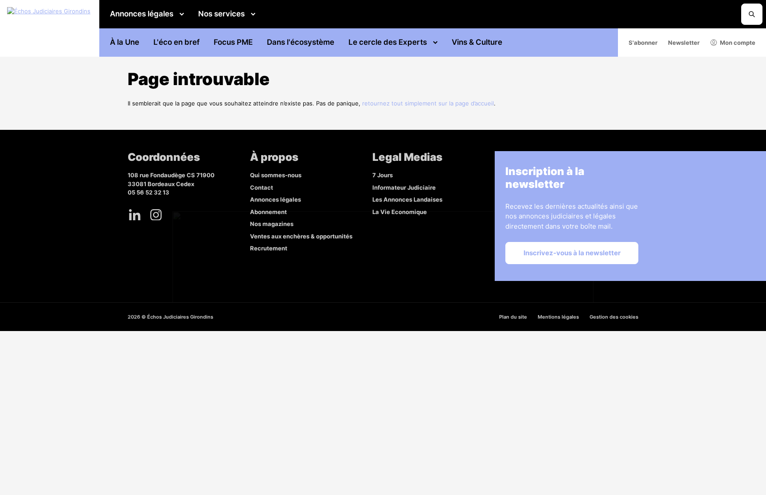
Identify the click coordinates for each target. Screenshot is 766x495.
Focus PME (233, 42)
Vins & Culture (477, 42)
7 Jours (382, 175)
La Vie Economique (399, 211)
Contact (261, 187)
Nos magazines (271, 223)
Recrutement (268, 248)
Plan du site (513, 317)
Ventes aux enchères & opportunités (301, 236)
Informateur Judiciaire (404, 187)
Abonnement (268, 211)
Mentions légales (558, 317)
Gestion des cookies (614, 317)
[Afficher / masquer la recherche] (751, 14)
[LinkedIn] (135, 215)
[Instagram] (156, 215)
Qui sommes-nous (275, 175)
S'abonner (643, 42)
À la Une (124, 42)
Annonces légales (141, 13)
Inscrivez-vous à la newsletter (572, 253)
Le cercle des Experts (387, 42)
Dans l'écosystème (300, 42)
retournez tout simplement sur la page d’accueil (428, 103)
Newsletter (684, 42)
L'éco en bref (176, 42)
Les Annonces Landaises (407, 199)
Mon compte (737, 42)
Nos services (221, 13)
